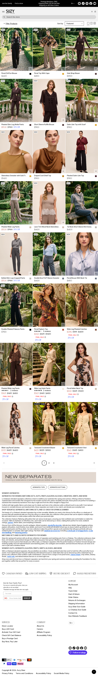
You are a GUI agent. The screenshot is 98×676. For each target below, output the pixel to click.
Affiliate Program (43, 632)
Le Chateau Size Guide (77, 610)
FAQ (70, 588)
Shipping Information (76, 604)
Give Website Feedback (77, 616)
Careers (40, 629)
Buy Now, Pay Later (10, 642)
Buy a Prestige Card (10, 638)
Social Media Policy (61, 673)
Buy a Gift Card (8, 629)
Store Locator (7, 626)
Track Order (72, 591)
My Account (73, 585)
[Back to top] (94, 672)
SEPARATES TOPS (39, 487)
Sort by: (60, 24)
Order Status (73, 597)
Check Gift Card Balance (11, 635)
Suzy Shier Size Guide (76, 607)
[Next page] (94, 463)
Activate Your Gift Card (11, 632)
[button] (95, 11)
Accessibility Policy (44, 635)
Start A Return (74, 594)
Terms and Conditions (24, 673)
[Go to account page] (92, 11)
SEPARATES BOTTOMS (57, 487)
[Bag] (95, 11)
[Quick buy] (30, 69)
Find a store (19, 3)
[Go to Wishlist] (89, 12)
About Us (40, 626)
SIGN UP (27, 598)
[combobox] (49, 17)
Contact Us (72, 613)
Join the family (7, 3)
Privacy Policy (7, 673)
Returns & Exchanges (76, 600)
